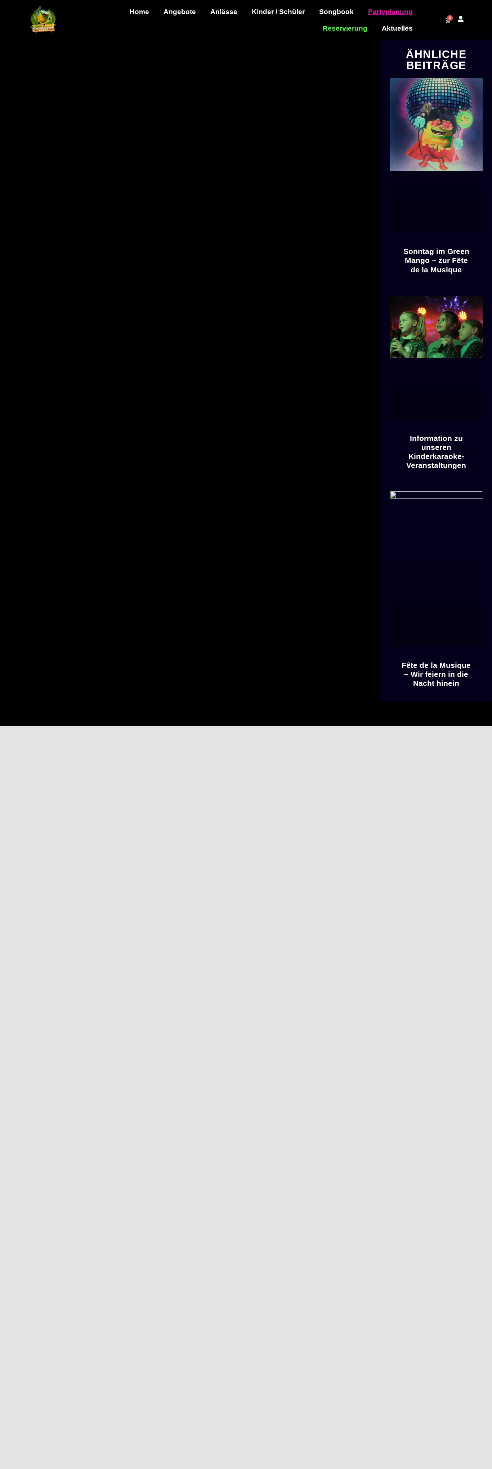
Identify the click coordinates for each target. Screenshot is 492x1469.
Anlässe (223, 11)
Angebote (180, 11)
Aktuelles (397, 28)
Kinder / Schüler (278, 11)
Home (139, 11)
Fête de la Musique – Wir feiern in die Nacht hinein (436, 674)
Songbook (336, 11)
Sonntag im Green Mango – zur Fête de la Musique (436, 260)
